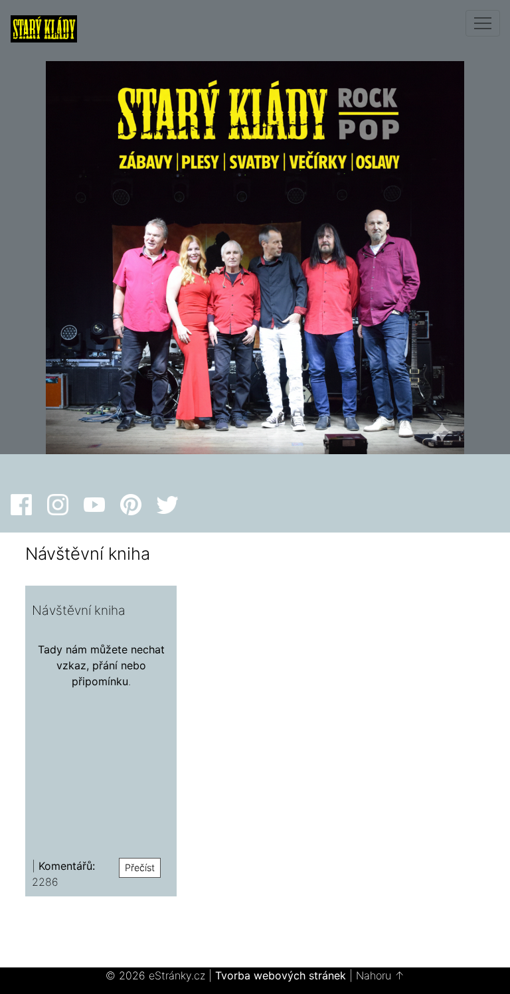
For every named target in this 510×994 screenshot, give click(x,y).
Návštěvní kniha (79, 610)
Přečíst (140, 867)
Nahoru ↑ (380, 975)
